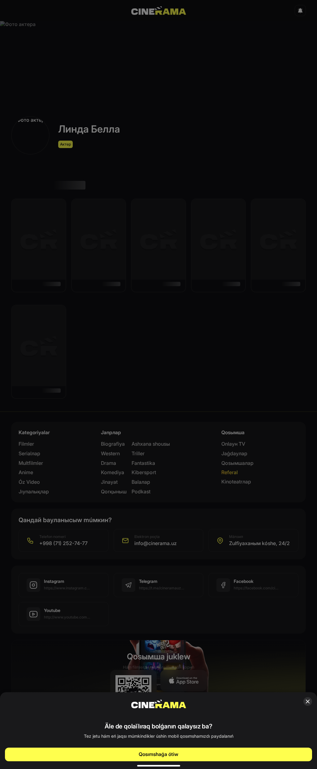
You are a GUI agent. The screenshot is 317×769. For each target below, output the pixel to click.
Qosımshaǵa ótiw (158, 754)
